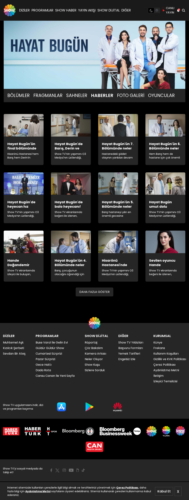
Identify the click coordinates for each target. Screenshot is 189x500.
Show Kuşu (92, 365)
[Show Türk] (166, 431)
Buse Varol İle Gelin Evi (52, 342)
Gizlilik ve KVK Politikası (169, 359)
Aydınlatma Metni (38, 491)
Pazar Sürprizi (45, 359)
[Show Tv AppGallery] (117, 406)
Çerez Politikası (127, 487)
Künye (157, 342)
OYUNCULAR (161, 95)
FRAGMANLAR (48, 95)
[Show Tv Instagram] (64, 470)
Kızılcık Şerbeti (13, 348)
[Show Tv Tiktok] (83, 470)
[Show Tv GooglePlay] (89, 406)
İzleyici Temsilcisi (165, 381)
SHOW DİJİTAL (108, 10)
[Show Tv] (10, 10)
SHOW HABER (65, 10)
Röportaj (91, 342)
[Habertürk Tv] (33, 431)
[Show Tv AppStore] (61, 406)
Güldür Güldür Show (50, 348)
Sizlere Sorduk (95, 370)
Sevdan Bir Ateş (14, 353)
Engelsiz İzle (126, 359)
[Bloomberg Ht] (78, 431)
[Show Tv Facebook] (51, 470)
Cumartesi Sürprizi (49, 353)
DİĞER (126, 10)
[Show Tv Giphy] (77, 470)
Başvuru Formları (130, 348)
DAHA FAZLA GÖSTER (94, 292)
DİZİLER (24, 10)
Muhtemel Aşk (13, 342)
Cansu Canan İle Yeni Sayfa (55, 376)
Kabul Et (164, 491)
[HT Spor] (51, 431)
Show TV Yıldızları (130, 342)
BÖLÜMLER (18, 95)
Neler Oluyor (94, 359)
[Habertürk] (11, 431)
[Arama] (183, 10)
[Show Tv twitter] (57, 470)
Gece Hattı (43, 365)
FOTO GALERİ (130, 95)
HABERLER (102, 95)
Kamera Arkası (95, 353)
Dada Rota (43, 370)
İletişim (158, 376)
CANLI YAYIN (170, 10)
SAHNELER (76, 95)
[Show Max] (181, 431)
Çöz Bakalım (94, 348)
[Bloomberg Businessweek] (120, 431)
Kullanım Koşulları (166, 353)
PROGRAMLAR (42, 10)
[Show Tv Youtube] (71, 470)
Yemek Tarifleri (129, 353)
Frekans (159, 348)
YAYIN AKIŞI (87, 10)
